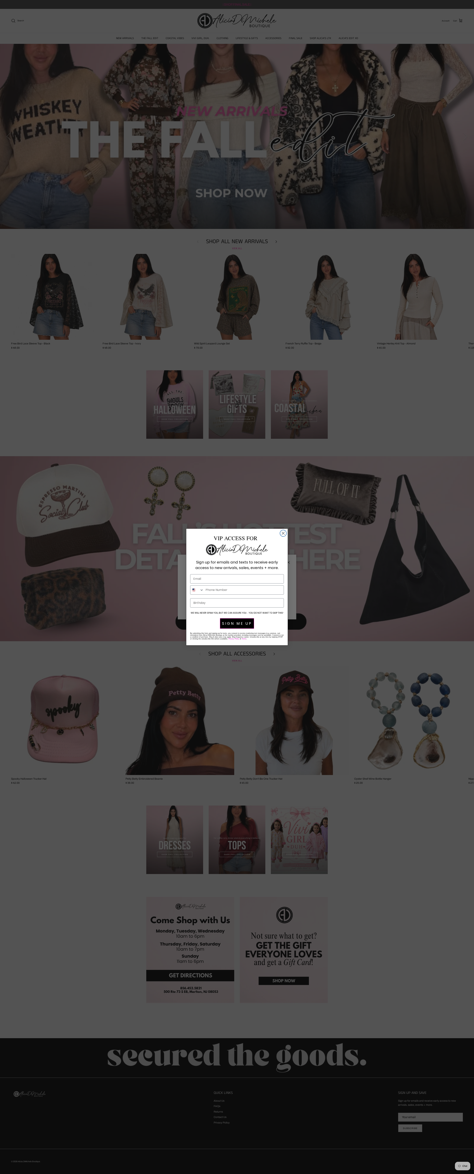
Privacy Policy (233, 639)
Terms (244, 639)
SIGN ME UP (237, 623)
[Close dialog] (283, 533)
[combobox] (197, 590)
